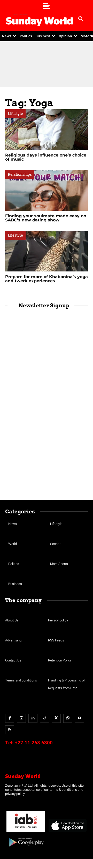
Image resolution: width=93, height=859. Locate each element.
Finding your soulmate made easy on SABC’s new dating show (45, 217)
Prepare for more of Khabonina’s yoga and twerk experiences (46, 278)
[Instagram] (21, 718)
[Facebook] (9, 718)
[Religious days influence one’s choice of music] (46, 129)
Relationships (20, 174)
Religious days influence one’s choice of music (45, 157)
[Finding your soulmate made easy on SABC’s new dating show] (46, 190)
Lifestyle (15, 114)
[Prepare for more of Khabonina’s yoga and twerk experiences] (46, 251)
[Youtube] (79, 718)
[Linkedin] (32, 718)
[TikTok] (44, 718)
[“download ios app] (67, 832)
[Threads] (9, 729)
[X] (56, 718)
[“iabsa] (26, 832)
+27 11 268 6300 (34, 742)
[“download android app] (26, 848)
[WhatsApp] (67, 718)
